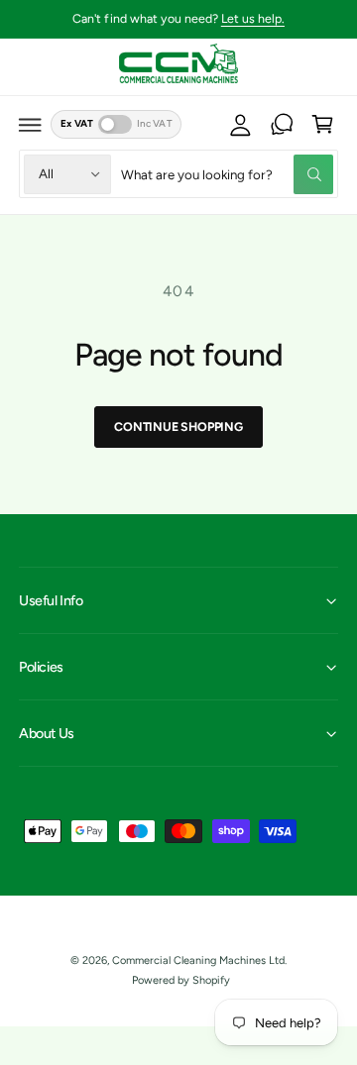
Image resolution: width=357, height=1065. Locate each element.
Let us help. (253, 18)
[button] (31, 125)
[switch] (115, 124)
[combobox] (227, 174)
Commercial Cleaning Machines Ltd (198, 960)
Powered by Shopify (181, 980)
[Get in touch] (281, 125)
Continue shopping (178, 426)
